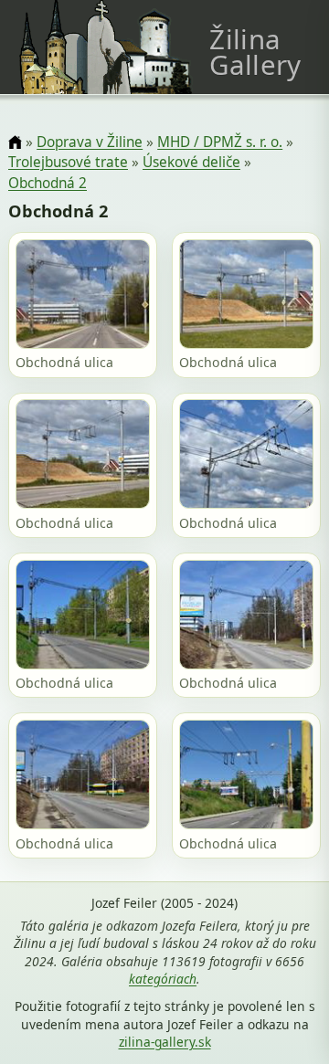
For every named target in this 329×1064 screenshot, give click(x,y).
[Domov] (15, 143)
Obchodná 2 (47, 183)
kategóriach (162, 978)
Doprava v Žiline (90, 142)
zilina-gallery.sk (165, 1041)
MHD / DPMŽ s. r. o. (219, 142)
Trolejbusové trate (68, 162)
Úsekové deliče (191, 162)
